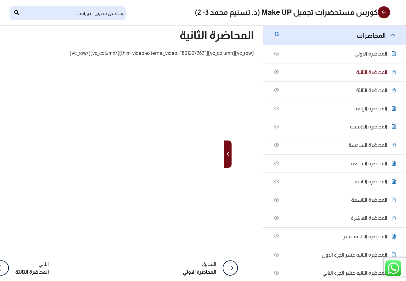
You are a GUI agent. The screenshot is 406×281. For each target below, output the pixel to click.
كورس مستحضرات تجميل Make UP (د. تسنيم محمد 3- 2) (286, 12)
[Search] (16, 13)
